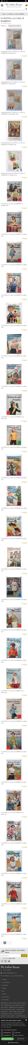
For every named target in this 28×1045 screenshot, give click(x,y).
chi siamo (4, 979)
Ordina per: (3, 25)
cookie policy (5, 999)
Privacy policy (12, 958)
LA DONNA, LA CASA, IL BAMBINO (15, 14)
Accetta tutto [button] (7, 1038)
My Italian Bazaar (14, 5)
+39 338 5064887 (6, 970)
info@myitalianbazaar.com (10, 973)
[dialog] (14, 1031)
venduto (4, 988)
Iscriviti (24, 955)
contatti (4, 994)
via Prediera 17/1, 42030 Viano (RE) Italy (12, 976)
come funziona (6, 982)
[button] (14, 1042)
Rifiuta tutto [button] (20, 1038)
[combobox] (26, 1020)
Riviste (4, 14)
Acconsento (5, 958)
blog (3, 991)
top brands (5, 985)
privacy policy (5, 996)
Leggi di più (8, 1027)
